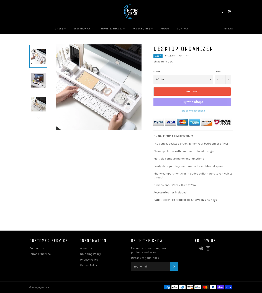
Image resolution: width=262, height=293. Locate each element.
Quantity (220, 71)
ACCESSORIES (142, 28)
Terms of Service (40, 254)
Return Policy (88, 265)
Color (156, 71)
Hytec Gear (44, 287)
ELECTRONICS (83, 28)
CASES (59, 28)
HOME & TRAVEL (112, 28)
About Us (86, 248)
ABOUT (165, 28)
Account (228, 28)
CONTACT (182, 28)
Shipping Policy (90, 254)
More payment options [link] (192, 110)
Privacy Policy (89, 259)
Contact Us (36, 248)
